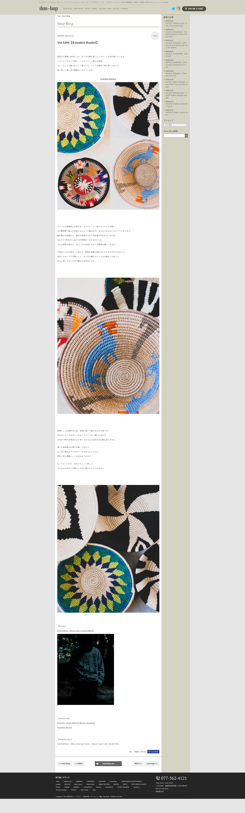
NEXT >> (138, 764)
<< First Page (64, 764)
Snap (109, 9)
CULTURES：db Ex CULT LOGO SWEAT (75, 631)
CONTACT (124, 9)
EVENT (94, 9)
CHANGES (102, 781)
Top (58, 16)
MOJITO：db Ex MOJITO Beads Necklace (76, 723)
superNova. (136, 787)
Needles (58, 787)
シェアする (154, 751)
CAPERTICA (91, 781)
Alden (57, 781)
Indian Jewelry (78, 784)
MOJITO (116, 784)
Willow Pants (84, 790)
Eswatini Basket (108, 79)
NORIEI (67, 787)
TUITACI (73, 790)
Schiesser (98, 787)
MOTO (125, 784)
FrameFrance (113, 781)
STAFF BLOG (78, 9)
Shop (155, 36)
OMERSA (76, 787)
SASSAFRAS (88, 787)
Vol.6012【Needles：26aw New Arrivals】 (176, 73)
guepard (58, 784)
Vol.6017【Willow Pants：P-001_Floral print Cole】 (176, 23)
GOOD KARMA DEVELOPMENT (131, 781)
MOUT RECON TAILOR (138, 784)
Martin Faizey (91, 784)
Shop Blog (66, 16)
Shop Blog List (108, 764)
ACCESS (116, 9)
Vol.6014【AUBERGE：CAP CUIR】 (177, 54)
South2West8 (109, 787)
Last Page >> (152, 764)
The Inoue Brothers (61, 790)
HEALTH (67, 784)
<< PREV (78, 764)
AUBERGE (79, 781)
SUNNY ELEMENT (123, 787)
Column (102, 9)
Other (94, 790)
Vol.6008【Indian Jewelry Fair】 (177, 112)
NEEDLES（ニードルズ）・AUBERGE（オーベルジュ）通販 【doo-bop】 (88, 796)
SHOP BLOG (67, 9)
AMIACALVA (68, 781)
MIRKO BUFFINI (104, 784)
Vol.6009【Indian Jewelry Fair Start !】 (177, 104)
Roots (88, 9)
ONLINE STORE (195, 9)
